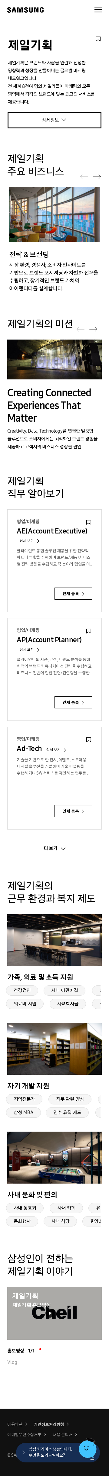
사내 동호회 (25, 1208)
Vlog (12, 1362)
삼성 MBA (23, 1112)
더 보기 (50, 848)
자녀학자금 (67, 1004)
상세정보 (50, 120)
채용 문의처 (62, 1434)
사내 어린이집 (64, 990)
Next (97, 177)
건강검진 (22, 990)
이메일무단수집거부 (24, 1434)
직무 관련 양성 (70, 1099)
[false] (98, 39)
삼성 (25, 10)
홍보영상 (21, 1351)
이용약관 (14, 1424)
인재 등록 (71, 593)
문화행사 (22, 1221)
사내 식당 (60, 1221)
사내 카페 (66, 1208)
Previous (84, 177)
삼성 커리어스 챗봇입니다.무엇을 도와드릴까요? (50, 1452)
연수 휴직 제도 (67, 1112)
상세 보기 (27, 541)
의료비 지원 (25, 1004)
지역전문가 (24, 1099)
